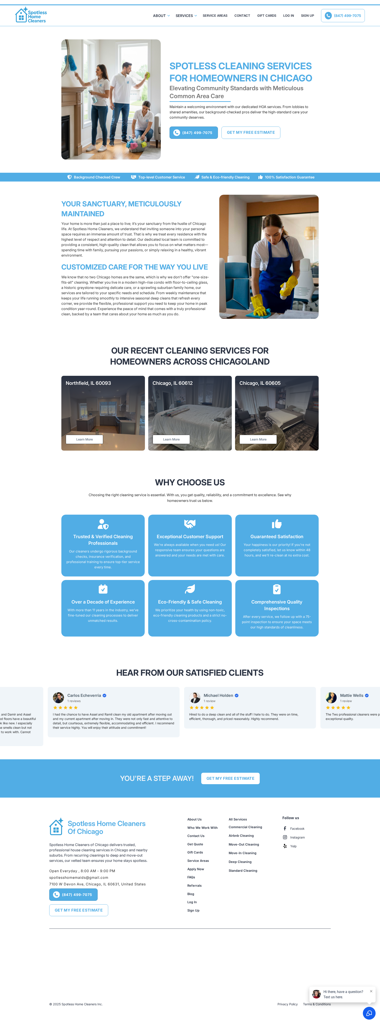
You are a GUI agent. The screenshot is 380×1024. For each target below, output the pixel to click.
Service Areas (215, 15)
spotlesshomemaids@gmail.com (78, 877)
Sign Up (307, 15)
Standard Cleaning (243, 870)
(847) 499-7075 (344, 15)
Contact (242, 15)
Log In (288, 15)
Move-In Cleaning (242, 853)
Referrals (194, 885)
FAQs (191, 877)
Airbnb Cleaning (241, 835)
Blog (190, 894)
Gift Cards (266, 15)
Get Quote (195, 844)
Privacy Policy (288, 1004)
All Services (238, 819)
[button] (161, 15)
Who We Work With (202, 827)
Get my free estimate (251, 132)
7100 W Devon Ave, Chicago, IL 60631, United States (97, 884)
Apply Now (195, 869)
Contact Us (196, 836)
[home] (31, 16)
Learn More (84, 439)
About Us (194, 819)
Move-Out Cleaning (244, 844)
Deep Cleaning (240, 862)
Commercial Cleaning (245, 827)
